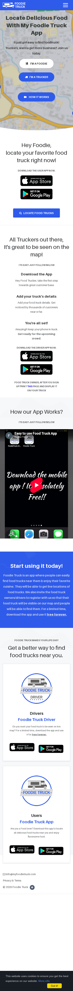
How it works (38, 97)
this (30, 386)
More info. (44, 980)
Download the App (36, 274)
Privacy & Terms (12, 880)
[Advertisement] (36, 952)
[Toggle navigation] (66, 5)
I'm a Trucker (38, 77)
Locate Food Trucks (38, 213)
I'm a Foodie (37, 63)
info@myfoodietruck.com (20, 874)
